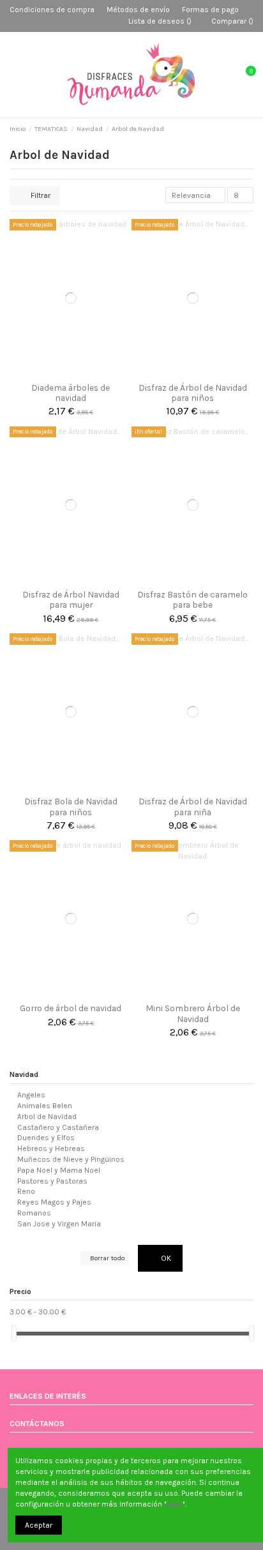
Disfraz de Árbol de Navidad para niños (193, 392)
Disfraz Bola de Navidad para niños (70, 806)
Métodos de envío (139, 9)
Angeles (31, 1094)
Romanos (34, 1212)
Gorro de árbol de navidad (70, 1008)
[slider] (14, 1333)
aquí (175, 1504)
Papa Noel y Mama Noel (58, 1170)
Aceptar (38, 1525)
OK (165, 1258)
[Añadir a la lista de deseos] (57, 372)
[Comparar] (70, 372)
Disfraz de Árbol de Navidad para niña (193, 806)
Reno (26, 1191)
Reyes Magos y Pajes (54, 1202)
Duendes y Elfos (46, 1137)
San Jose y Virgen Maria (59, 1223)
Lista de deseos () (159, 21)
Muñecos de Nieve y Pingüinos (70, 1159)
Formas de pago (210, 9)
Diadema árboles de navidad (70, 392)
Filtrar (39, 195)
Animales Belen (44, 1105)
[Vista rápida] (84, 372)
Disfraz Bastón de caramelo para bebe (192, 599)
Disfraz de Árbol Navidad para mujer (70, 599)
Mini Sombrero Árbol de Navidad (193, 1013)
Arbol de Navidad (47, 1116)
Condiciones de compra (53, 9)
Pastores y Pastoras (52, 1181)
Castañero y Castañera (58, 1127)
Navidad (24, 1074)
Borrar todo (107, 1258)
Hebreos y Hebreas (51, 1148)
